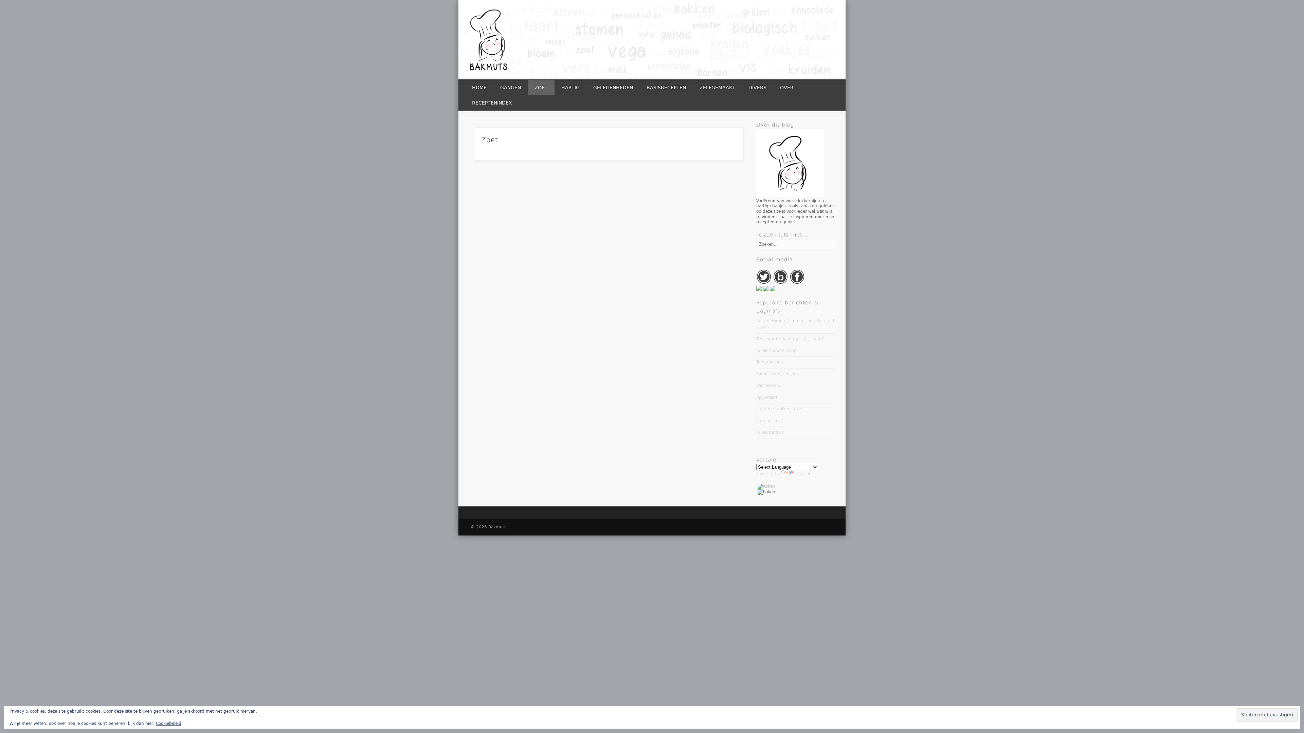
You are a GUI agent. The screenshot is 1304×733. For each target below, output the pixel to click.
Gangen (510, 87)
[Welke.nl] (772, 289)
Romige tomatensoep (777, 374)
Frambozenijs (769, 420)
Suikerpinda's (770, 432)
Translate (804, 473)
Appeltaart (767, 397)
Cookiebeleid (168, 723)
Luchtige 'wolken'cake (778, 409)
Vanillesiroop (768, 385)
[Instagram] (766, 289)
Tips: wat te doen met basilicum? (790, 339)
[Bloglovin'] (781, 283)
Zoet (541, 87)
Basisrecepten (666, 87)
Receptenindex (492, 103)
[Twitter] (764, 283)
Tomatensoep (769, 362)
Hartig (570, 87)
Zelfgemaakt (717, 87)
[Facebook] (797, 283)
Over (787, 87)
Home (479, 87)
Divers (757, 87)
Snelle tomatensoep (776, 350)
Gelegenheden (613, 87)
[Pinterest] (759, 289)
